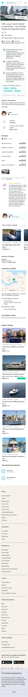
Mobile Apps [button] (5, 536)
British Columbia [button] (10, 42)
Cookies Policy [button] (5, 509)
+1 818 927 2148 (6, 644)
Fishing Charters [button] (6, 555)
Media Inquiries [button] (5, 501)
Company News (6, 582)
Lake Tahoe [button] (5, 609)
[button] (11, 235)
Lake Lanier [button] (4, 606)
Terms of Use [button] (22, 679)
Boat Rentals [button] (5, 550)
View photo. (9, 179)
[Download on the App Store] (7, 662)
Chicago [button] (4, 620)
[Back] (20, 225)
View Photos (21, 17)
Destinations (5, 590)
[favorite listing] (5, 32)
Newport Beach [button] (6, 617)
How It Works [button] (5, 531)
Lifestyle (4, 585)
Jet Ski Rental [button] (5, 552)
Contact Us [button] (4, 520)
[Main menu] (25, 3)
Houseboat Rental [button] (6, 558)
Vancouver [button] (17, 42)
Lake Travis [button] (4, 614)
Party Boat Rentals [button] (6, 571)
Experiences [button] (5, 545)
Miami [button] (3, 604)
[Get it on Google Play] (19, 662)
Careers (4, 498)
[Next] (24, 225)
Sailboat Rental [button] (5, 566)
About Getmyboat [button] (6, 495)
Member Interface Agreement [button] (9, 515)
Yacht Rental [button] (5, 563)
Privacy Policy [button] (5, 506)
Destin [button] (3, 628)
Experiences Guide (6, 587)
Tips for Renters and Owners (9, 593)
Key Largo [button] (4, 625)
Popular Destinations (8, 599)
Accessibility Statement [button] (7, 512)
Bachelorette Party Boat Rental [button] (9, 569)
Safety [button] (3, 539)
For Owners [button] (4, 533)
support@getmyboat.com (8, 647)
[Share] (2, 32)
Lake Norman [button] (5, 623)
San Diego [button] (4, 612)
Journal (4, 578)
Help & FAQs (5, 642)
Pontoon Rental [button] (5, 560)
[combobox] (14, 2)
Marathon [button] (4, 631)
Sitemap (4, 517)
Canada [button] (4, 42)
